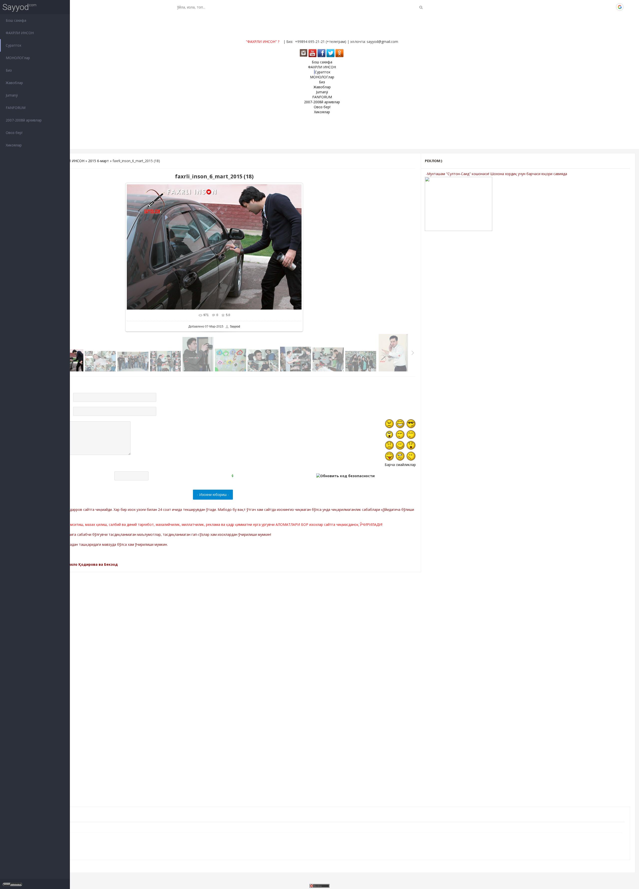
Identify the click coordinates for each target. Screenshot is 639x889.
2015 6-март (98, 160)
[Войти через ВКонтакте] (594, 7)
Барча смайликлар (400, 464)
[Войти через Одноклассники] (628, 7)
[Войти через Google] (620, 7)
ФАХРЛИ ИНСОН (70, 160)
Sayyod (15, 7)
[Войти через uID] (586, 7)
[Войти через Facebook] (603, 7)
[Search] (421, 7)
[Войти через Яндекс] (611, 7)
